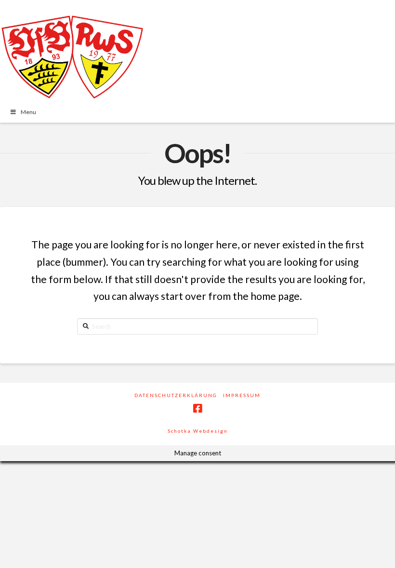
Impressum (242, 395)
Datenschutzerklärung (175, 395)
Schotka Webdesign (198, 431)
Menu (28, 112)
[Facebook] (197, 408)
